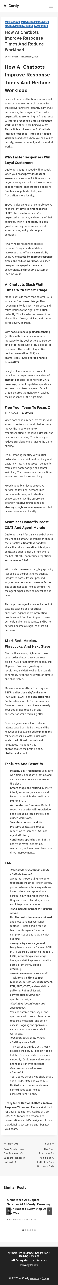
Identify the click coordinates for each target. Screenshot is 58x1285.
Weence (34, 1278)
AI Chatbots (12, 22)
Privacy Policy (29, 1265)
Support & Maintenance (18, 26)
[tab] (23, 1230)
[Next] (49, 1211)
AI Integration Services (35, 22)
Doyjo (45, 1278)
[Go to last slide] (8, 1211)
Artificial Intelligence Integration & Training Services (29, 1254)
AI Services (13, 57)
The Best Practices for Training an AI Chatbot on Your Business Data (45, 1155)
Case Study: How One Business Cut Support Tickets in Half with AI (14, 1153)
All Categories (20, 1260)
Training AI (41, 26)
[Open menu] (50, 6)
